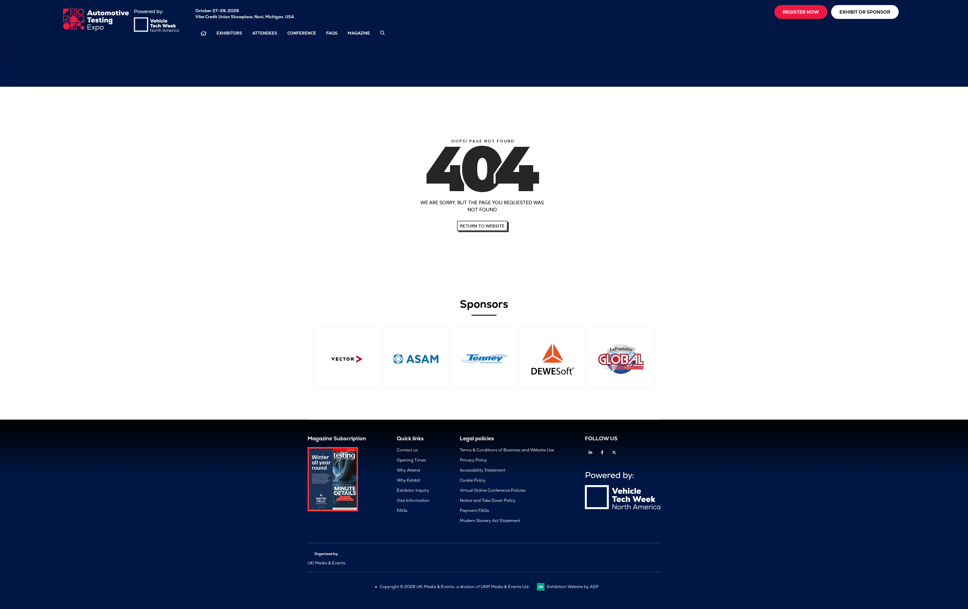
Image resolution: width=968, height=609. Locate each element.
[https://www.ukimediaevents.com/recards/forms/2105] (333, 509)
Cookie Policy (473, 480)
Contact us (407, 450)
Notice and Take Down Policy (488, 500)
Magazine (359, 33)
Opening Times (411, 460)
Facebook (602, 452)
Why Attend (408, 470)
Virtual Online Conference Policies (493, 490)
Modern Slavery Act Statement (490, 520)
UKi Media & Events (326, 563)
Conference (301, 33)
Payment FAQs (474, 510)
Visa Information (413, 500)
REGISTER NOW (801, 12)
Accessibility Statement (482, 470)
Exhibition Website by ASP (572, 586)
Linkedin (590, 452)
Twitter (614, 452)
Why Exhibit (408, 480)
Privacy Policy (473, 460)
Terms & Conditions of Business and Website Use (507, 450)
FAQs (332, 33)
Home (203, 33)
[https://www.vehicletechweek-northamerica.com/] (156, 30)
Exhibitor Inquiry (413, 490)
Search (382, 33)
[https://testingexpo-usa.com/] (96, 30)
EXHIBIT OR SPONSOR (864, 12)
